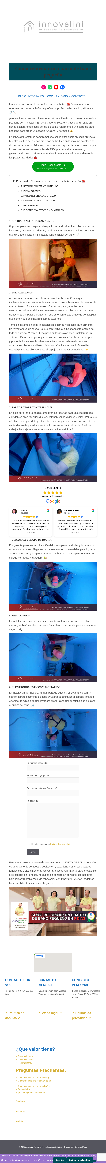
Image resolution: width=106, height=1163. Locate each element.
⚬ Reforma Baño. (24, 1063)
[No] (94, 1161)
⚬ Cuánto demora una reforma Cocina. (33, 1081)
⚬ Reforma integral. (25, 1056)
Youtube (19, 1121)
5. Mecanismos (29, 205)
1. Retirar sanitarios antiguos (39, 186)
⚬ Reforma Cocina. (24, 1060)
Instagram (20, 1111)
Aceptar (60, 1160)
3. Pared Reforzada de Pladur (39, 196)
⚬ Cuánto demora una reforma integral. (34, 1077)
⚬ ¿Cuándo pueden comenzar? (30, 1093)
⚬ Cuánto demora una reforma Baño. (33, 1086)
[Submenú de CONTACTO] (87, 96)
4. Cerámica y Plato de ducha (38, 200)
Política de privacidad (60, 844)
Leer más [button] (31, 533)
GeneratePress (80, 1147)
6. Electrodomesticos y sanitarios (42, 210)
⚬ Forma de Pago (24, 1089)
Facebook (20, 1101)
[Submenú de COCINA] (58, 96)
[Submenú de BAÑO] (69, 96)
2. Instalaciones (30, 191)
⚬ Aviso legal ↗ (50, 1013)
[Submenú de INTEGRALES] (45, 96)
